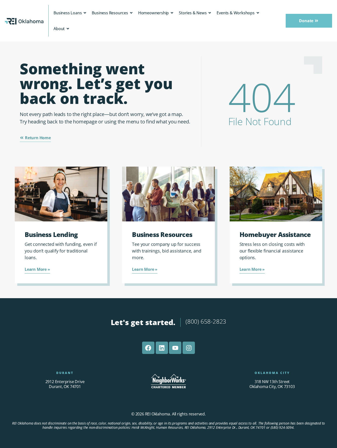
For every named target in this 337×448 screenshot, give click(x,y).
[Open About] (68, 29)
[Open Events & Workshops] (258, 13)
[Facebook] (148, 348)
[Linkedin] (162, 348)
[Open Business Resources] (131, 13)
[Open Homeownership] (172, 13)
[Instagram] (189, 348)
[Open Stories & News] (210, 13)
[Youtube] (175, 348)
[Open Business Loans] (85, 13)
